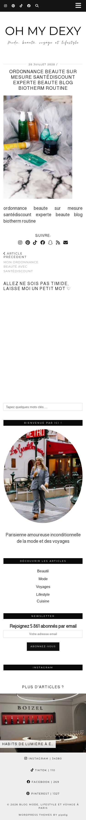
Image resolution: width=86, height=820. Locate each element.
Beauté (43, 571)
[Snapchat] (50, 242)
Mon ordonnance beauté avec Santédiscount (21, 262)
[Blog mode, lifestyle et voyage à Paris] (43, 31)
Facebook (45, 782)
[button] (79, 6)
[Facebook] (29, 6)
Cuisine (43, 601)
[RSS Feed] (58, 242)
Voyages (43, 587)
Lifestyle (43, 594)
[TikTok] (21, 6)
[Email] (65, 242)
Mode (43, 579)
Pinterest (45, 793)
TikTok (44, 770)
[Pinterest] (13, 6)
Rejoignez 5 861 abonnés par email (43, 626)
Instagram (45, 758)
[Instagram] (5, 6)
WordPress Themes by (43, 814)
